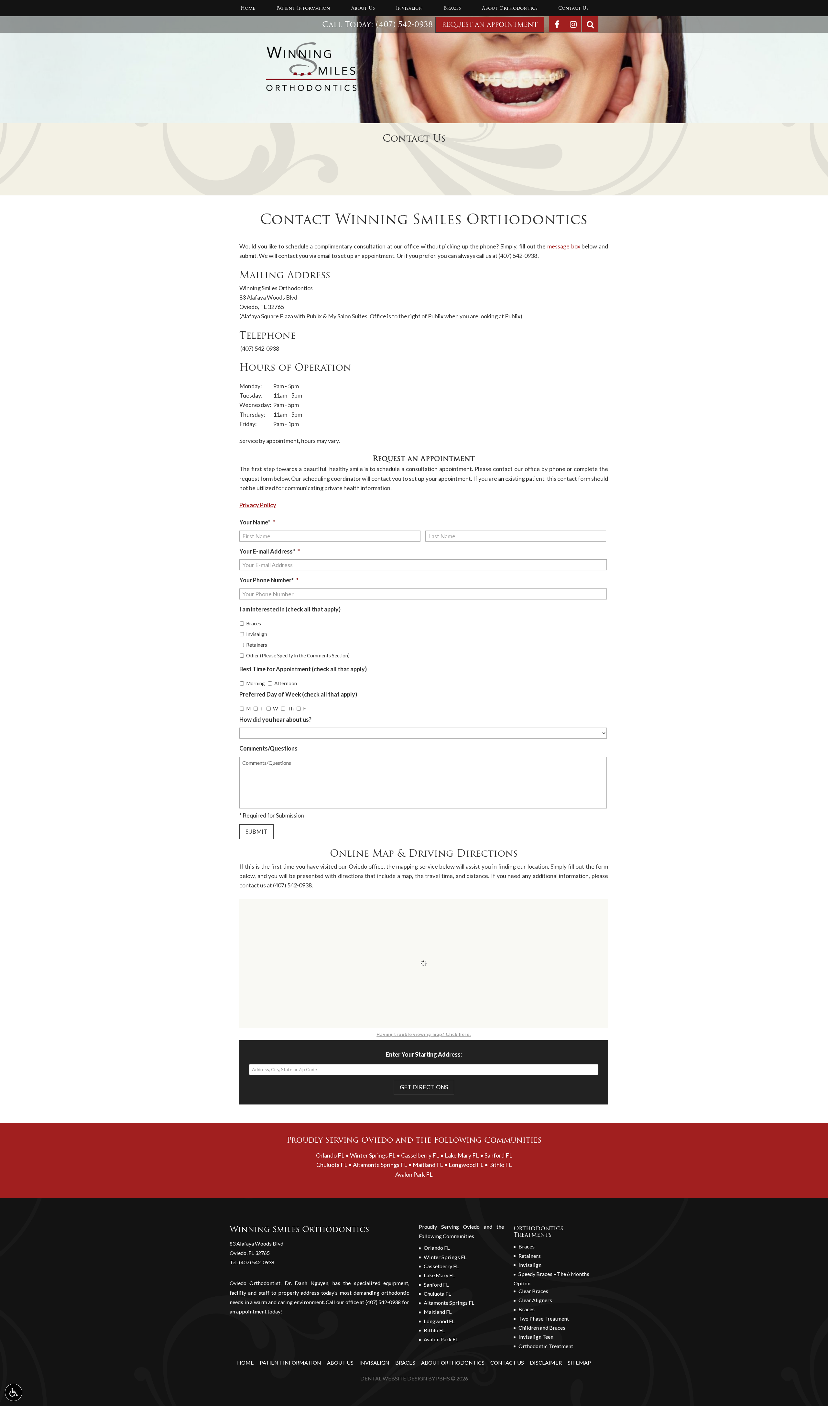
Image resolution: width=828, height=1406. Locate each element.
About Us (363, 8)
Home (248, 8)
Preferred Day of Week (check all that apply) (298, 694)
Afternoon (285, 683)
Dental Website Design (393, 1378)
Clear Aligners (535, 1300)
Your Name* (257, 522)
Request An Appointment (490, 24)
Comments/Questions (268, 748)
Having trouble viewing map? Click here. (423, 1034)
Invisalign (409, 8)
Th (291, 708)
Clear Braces (533, 1291)
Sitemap (579, 1362)
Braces (452, 8)
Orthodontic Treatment (545, 1346)
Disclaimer (546, 1362)
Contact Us (573, 8)
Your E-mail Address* (269, 551)
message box (563, 246)
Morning (255, 683)
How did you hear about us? (275, 719)
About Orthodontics (510, 8)
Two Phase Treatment (543, 1318)
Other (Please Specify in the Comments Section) (298, 655)
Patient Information (303, 8)
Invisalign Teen (535, 1337)
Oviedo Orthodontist (255, 1283)
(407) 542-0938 (404, 24)
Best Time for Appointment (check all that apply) (303, 669)
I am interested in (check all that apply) (290, 609)
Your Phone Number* (269, 580)
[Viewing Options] (13, 1392)
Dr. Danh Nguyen (306, 1283)
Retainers (256, 645)
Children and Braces (541, 1327)
